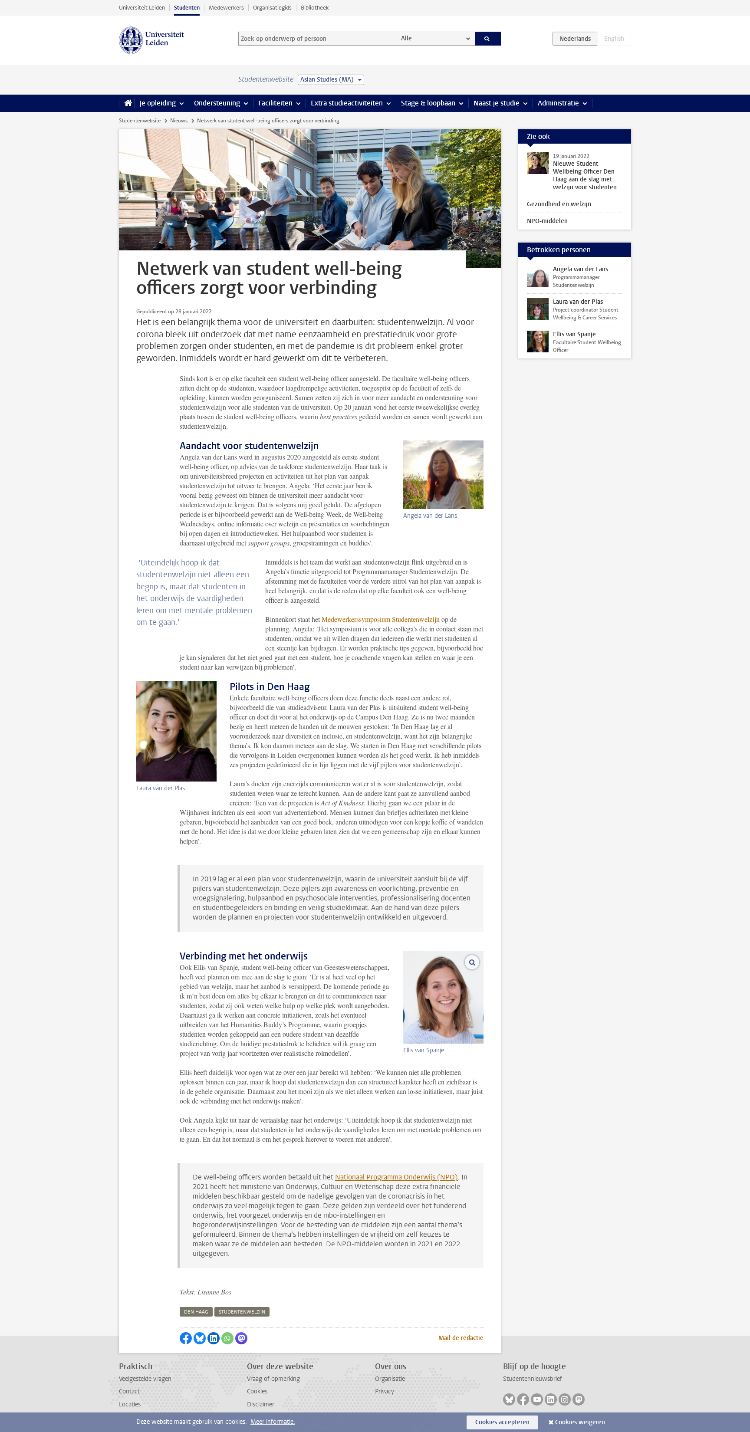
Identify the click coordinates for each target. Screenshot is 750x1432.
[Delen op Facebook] (186, 1338)
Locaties (130, 1404)
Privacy (384, 1391)
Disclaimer (260, 1404)
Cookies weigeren (580, 1422)
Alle (406, 38)
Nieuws (179, 120)
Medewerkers (226, 7)
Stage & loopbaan (428, 103)
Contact (129, 1391)
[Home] (126, 103)
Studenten (187, 7)
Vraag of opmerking (273, 1379)
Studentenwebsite (140, 120)
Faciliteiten (275, 103)
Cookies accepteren (502, 1422)
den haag (196, 1312)
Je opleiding (157, 103)
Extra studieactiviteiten (347, 103)
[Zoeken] (488, 39)
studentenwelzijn (242, 1312)
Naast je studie (497, 103)
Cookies (257, 1391)
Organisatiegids (272, 7)
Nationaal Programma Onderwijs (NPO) (396, 1177)
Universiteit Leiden (142, 7)
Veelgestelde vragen (145, 1379)
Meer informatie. (272, 1422)
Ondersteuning (217, 103)
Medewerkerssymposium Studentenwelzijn (381, 619)
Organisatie (390, 1379)
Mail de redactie (461, 1338)
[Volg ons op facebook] (523, 1399)
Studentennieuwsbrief (532, 1379)
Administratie (558, 103)
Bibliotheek (315, 7)
